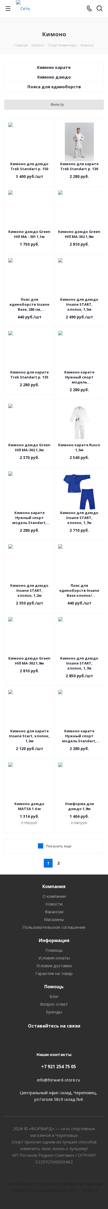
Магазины (54, 919)
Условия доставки (54, 965)
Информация (54, 940)
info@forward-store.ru (58, 1080)
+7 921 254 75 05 (58, 1066)
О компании (54, 896)
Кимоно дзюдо (54, 77)
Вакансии (54, 911)
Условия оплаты (54, 958)
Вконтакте (52, 1038)
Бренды (54, 1012)
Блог (54, 996)
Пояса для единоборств (54, 86)
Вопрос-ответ (54, 1004)
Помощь (54, 950)
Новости (54, 904)
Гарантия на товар (54, 973)
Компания (54, 886)
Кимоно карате (54, 67)
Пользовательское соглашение (54, 927)
